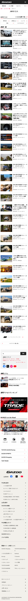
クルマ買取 (17, 562)
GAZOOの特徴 (5, 505)
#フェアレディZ (6, 359)
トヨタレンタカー (6, 562)
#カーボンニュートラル (15, 360)
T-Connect (17, 556)
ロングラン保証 (7, 516)
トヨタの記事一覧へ (20, 17)
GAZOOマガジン (6, 534)
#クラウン (13, 359)
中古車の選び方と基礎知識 (9, 528)
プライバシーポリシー (7, 585)
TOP (1, 8)
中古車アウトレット (8, 494)
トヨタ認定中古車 (7, 485)
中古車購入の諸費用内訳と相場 (10, 525)
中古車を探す (5, 482)
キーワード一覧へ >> (20, 362)
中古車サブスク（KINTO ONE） (11, 499)
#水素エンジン (6, 360)
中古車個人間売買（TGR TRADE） (11, 496)
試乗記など (14, 20)
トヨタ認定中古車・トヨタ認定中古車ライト (13, 519)
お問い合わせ (5, 588)
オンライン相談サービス (9, 508)
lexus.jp (3, 556)
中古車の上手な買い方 (8, 531)
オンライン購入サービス (9, 511)
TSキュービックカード (20, 568)
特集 (7, 23)
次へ (22, 337)
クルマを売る (5, 537)
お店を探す (5, 502)
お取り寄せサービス (8, 514)
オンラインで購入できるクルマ (10, 488)
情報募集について (6, 591)
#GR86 (17, 359)
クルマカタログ (20, 23)
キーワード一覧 (7, 8)
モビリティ (18, 5)
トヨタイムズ (5, 559)
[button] (2, 433)
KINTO (16, 565)
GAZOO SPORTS (6, 453)
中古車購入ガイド (6, 522)
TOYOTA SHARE (6, 565)
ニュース (23, 20)
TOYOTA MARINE (6, 568)
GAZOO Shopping (6, 457)
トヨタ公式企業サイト (7, 553)
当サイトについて (6, 579)
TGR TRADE (5, 461)
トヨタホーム (5, 571)
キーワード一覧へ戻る (14, 343)
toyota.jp (17, 553)
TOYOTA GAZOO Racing (8, 450)
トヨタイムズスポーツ (20, 559)
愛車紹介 (5, 20)
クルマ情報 (11, 5)
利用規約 (4, 582)
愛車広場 (4, 5)
